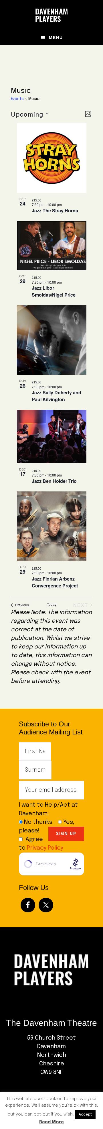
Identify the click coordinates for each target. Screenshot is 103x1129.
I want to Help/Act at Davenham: (48, 809)
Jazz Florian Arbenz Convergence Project (55, 582)
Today (51, 604)
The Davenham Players (51, 15)
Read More (51, 1122)
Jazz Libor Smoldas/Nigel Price (54, 291)
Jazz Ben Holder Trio (54, 481)
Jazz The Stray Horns (55, 210)
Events (17, 99)
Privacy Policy (45, 848)
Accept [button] (85, 1114)
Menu (56, 37)
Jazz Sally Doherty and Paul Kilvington (56, 396)
